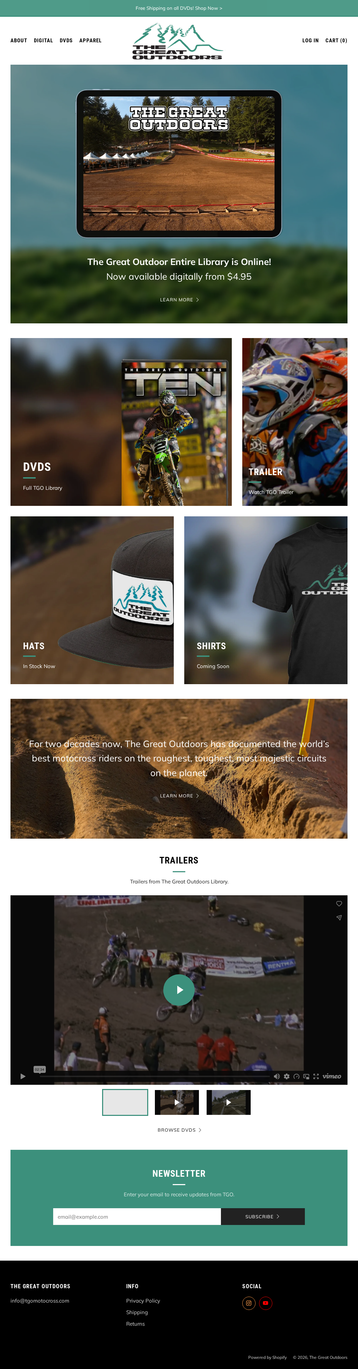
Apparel (90, 40)
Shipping (137, 1312)
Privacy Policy (143, 1300)
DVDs (66, 40)
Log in (310, 40)
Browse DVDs (177, 1130)
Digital (43, 40)
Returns (135, 1323)
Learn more (176, 299)
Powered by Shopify (267, 1357)
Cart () (336, 40)
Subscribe (259, 1216)
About (18, 40)
